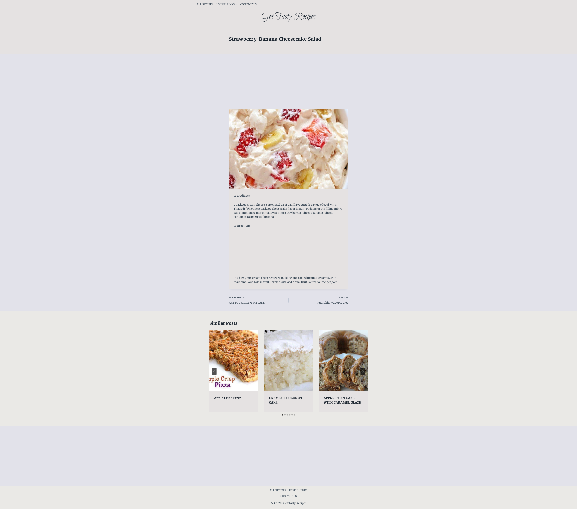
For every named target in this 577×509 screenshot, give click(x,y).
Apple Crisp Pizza (227, 398)
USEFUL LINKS (298, 490)
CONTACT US (248, 4)
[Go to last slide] (214, 371)
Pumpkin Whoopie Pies (333, 300)
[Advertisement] (288, 87)
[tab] (282, 415)
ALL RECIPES (205, 4)
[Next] (362, 371)
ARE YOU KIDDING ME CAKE (247, 300)
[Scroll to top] (569, 504)
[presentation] (233, 360)
